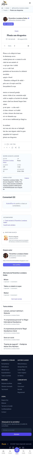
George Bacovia (22, 367)
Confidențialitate (6, 409)
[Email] (23, 448)
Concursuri (21, 386)
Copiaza (27, 178)
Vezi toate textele (16, 299)
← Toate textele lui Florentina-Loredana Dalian (15, 221)
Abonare (16, 434)
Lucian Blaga (21, 369)
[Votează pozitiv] (4, 147)
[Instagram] (13, 448)
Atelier (7, 8)
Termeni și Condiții (6, 406)
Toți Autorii (4, 389)
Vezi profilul (16, 264)
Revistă (20, 389)
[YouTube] (20, 448)
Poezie (5, 10)
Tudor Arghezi (22, 372)
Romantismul (5, 364)
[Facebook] (10, 448)
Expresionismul (5, 372)
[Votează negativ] (9, 147)
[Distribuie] (15, 147)
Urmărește (10, 24)
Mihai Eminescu (22, 364)
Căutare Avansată (6, 386)
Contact (3, 412)
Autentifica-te (10, 203)
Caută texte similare (9, 225)
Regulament (21, 392)
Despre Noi (4, 400)
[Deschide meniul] (30, 3)
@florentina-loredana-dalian (20, 8)
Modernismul (5, 369)
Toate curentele (6, 375)
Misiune (3, 403)
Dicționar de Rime (6, 383)
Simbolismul (5, 367)
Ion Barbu (20, 375)
